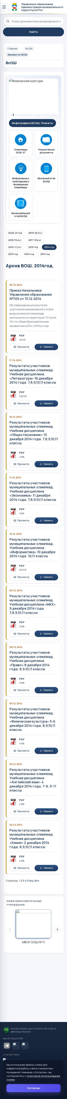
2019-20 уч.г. (35, 232)
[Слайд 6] (19, 115)
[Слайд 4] (15, 115)
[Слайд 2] (11, 115)
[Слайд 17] (41, 115)
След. (30, 880)
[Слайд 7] (21, 115)
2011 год (45, 254)
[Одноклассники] (25, 1045)
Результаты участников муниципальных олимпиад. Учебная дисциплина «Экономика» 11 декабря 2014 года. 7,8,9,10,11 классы (32, 491)
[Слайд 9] (25, 115)
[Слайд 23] (53, 115)
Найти (33, 32)
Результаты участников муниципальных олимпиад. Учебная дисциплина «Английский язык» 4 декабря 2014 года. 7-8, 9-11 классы (32, 780)
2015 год (33, 247)
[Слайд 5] (17, 115)
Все (37, 880)
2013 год (13, 254)
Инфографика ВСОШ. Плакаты (32, 123)
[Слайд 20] (47, 115)
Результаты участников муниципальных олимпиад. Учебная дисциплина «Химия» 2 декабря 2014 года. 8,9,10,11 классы (31, 838)
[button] (57, 929)
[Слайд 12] (31, 115)
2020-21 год (15, 232)
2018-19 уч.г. (15, 240)
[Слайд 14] (35, 115)
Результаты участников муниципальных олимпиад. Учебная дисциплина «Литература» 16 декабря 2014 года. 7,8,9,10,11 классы (32, 374)
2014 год (49, 247)
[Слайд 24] (55, 115)
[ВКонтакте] (16, 1045)
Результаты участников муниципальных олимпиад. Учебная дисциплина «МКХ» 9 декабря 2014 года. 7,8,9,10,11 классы (32, 604)
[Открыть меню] (4, 7)
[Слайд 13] (33, 115)
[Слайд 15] (37, 115)
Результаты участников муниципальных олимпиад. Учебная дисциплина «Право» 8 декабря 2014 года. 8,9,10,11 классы (31, 660)
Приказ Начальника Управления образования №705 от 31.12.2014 (30, 294)
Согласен (33, 1088)
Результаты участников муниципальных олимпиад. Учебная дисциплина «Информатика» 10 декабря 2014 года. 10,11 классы (32, 547)
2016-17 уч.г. (15, 247)
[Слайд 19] (45, 115)
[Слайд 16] (39, 115)
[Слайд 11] (29, 115)
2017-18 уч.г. (35, 240)
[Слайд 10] (27, 115)
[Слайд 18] (43, 115)
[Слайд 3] (13, 115)
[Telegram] (7, 1045)
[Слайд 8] (23, 115)
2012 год (29, 254)
